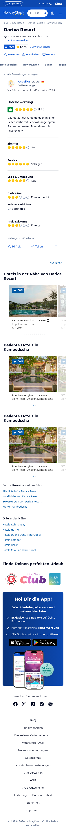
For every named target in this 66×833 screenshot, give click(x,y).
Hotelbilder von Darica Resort (21, 496)
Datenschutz (33, 757)
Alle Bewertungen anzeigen (22, 74)
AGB (33, 780)
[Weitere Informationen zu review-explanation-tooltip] (48, 46)
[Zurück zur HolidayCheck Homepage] (14, 13)
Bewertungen (31, 64)
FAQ (33, 720)
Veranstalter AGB (33, 742)
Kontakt (43, 3)
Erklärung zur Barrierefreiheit (33, 795)
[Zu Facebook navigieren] (15, 704)
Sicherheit (33, 802)
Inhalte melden (33, 728)
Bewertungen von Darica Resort (22, 501)
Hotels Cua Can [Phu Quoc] (19, 550)
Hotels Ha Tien (11, 529)
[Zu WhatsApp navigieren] (51, 704)
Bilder (48, 64)
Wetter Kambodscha (15, 506)
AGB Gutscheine (33, 787)
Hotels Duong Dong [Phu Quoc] (22, 534)
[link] (52, 13)
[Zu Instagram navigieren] (24, 704)
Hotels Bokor (10, 545)
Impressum (33, 810)
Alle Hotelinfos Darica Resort (20, 491)
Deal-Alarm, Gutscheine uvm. (33, 735)
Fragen (62, 64)
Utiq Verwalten (33, 772)
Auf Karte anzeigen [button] (18, 40)
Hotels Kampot (12, 540)
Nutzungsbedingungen (33, 750)
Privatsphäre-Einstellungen (33, 765)
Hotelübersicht (8, 64)
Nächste (55, 262)
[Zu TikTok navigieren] (33, 704)
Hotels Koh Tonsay (14, 524)
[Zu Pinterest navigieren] (42, 704)
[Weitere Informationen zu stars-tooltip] (48, 320)
